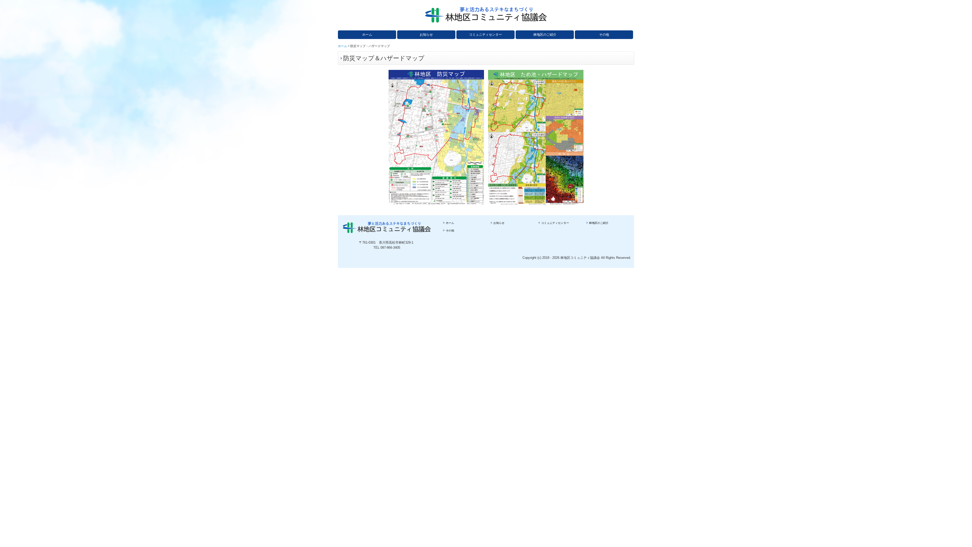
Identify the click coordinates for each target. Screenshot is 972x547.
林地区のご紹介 (544, 34)
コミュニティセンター (485, 34)
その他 (604, 34)
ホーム (367, 34)
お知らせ (426, 34)
